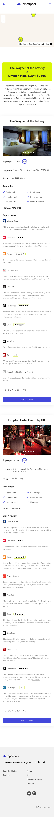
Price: (5, 178)
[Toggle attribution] (51, 44)
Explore (6, 775)
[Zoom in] (3, 17)
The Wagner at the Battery (27, 121)
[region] (27, 30)
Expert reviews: (10, 215)
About (29, 771)
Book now (27, 400)
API (28, 775)
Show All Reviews (15, 390)
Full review (43, 246)
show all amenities (12, 208)
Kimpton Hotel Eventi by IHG (27, 420)
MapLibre (22, 44)
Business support (34, 779)
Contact (30, 783)
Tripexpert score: (11, 161)
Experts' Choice (10, 771)
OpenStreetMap (34, 44)
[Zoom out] (3, 21)
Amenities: (8, 186)
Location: (7, 170)
